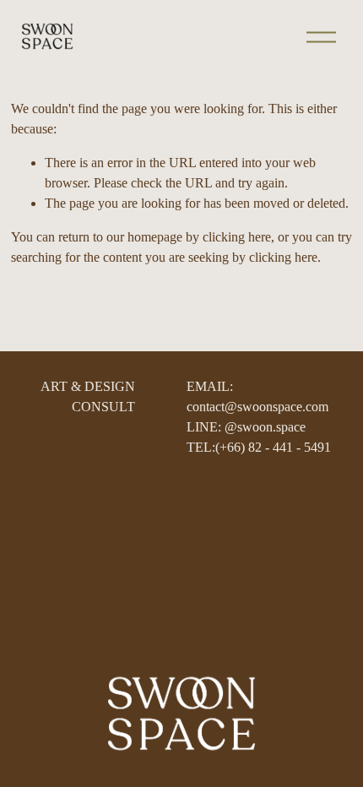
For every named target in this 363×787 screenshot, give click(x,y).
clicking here (237, 237)
